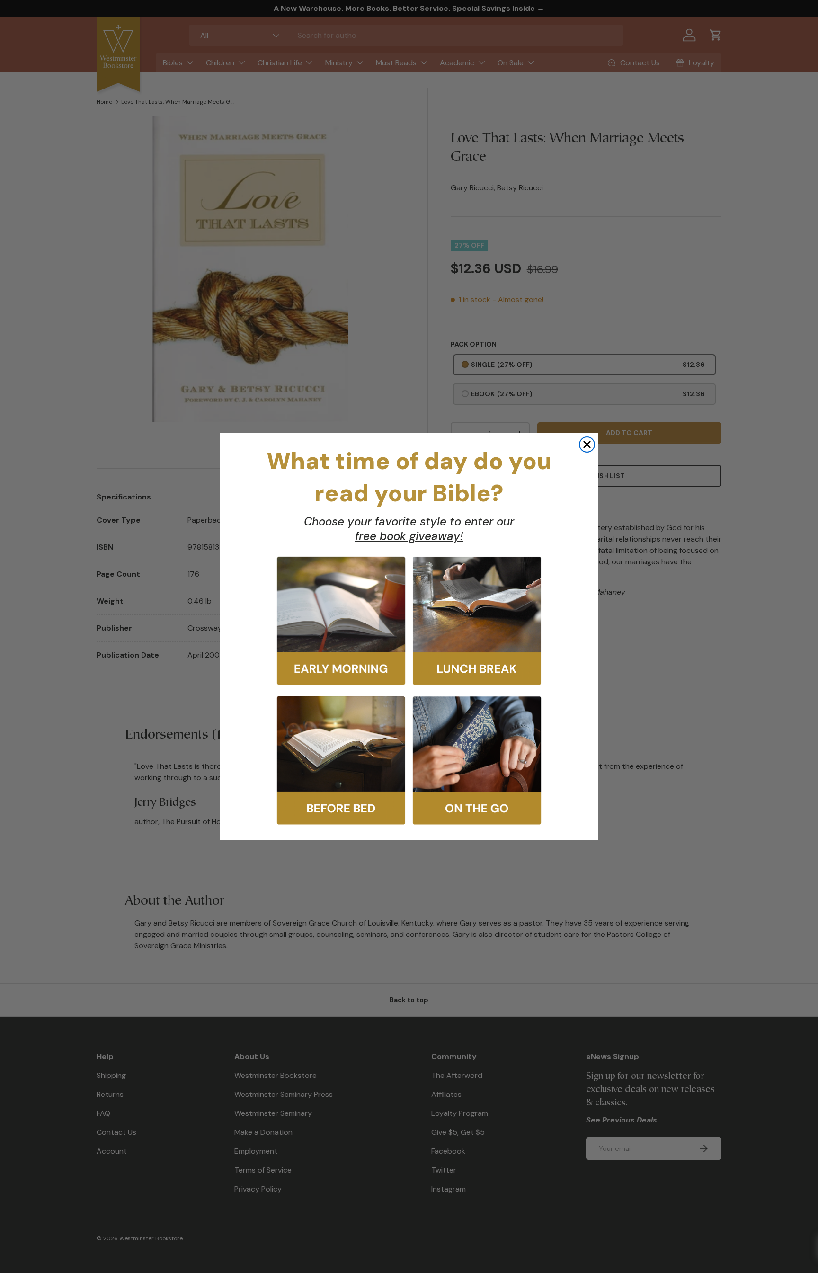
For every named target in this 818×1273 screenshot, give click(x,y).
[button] (341, 621)
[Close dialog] (587, 444)
